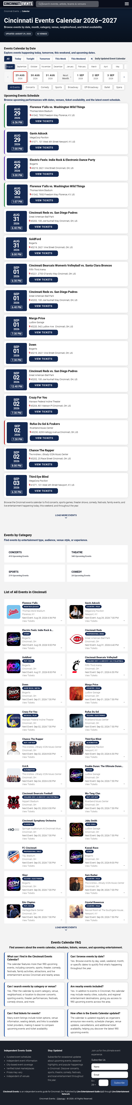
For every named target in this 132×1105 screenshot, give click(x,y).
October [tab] (34, 67)
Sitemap (61, 1098)
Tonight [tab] (30, 58)
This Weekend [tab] (78, 58)
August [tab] (9, 67)
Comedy (45, 87)
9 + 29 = (93, 1083)
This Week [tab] (60, 58)
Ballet (107, 87)
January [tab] (70, 67)
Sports (58, 87)
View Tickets (44, 121)
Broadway (73, 87)
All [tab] (8, 58)
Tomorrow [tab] (45, 58)
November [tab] (46, 67)
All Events (15, 87)
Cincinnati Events (11, 11)
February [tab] (82, 67)
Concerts (30, 87)
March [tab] (94, 67)
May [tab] (117, 67)
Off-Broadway (91, 87)
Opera (119, 87)
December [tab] (58, 67)
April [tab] (106, 67)
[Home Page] (18, 3)
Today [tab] (18, 58)
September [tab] (21, 67)
